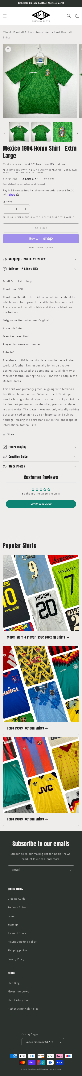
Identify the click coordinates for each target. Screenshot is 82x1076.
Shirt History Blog (18, 1000)
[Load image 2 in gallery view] (41, 132)
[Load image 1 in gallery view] (19, 132)
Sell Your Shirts (17, 907)
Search (12, 916)
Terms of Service (18, 933)
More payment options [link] (41, 247)
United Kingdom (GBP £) (39, 1042)
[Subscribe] (70, 869)
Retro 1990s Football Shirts (25, 728)
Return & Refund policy (22, 941)
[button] (5, 16)
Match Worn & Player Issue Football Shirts (36, 637)
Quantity (8, 201)
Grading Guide (16, 898)
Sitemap (13, 924)
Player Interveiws (18, 991)
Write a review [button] (41, 504)
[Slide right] (78, 133)
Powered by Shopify (53, 1069)
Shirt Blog (14, 983)
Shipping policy (17, 950)
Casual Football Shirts (36, 1069)
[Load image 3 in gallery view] (62, 132)
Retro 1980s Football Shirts (25, 819)
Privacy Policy (16, 959)
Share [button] (10, 434)
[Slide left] (4, 133)
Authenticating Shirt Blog (23, 1008)
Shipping (19, 184)
